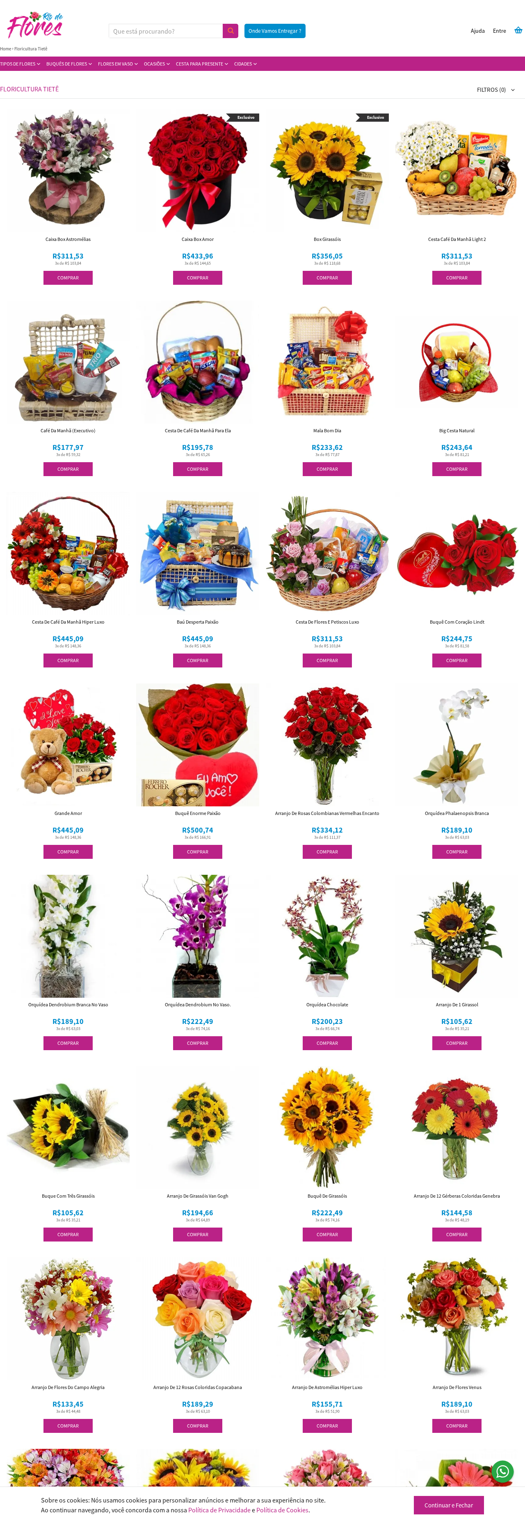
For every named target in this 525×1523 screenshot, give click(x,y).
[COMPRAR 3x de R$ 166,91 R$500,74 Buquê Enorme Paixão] (197, 744)
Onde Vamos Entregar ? (275, 30)
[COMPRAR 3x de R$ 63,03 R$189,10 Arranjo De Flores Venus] (456, 1318)
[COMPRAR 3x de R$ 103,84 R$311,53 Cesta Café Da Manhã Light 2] (456, 170)
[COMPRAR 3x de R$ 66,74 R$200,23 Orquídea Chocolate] (327, 936)
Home (5, 49)
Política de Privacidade (219, 1510)
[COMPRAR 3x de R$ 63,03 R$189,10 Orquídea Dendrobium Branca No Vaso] (68, 936)
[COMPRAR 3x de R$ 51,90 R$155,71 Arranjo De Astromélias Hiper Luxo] (327, 1318)
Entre (499, 30)
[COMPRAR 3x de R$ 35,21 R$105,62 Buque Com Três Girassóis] (68, 1127)
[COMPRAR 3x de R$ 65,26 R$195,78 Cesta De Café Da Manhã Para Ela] (197, 362)
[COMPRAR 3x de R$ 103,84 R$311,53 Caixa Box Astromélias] (68, 170)
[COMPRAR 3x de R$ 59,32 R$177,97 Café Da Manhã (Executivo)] (68, 362)
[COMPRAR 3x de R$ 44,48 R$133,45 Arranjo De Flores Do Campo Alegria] (68, 1318)
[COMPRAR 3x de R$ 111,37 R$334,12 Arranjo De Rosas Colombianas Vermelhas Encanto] (327, 744)
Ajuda (478, 30)
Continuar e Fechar (449, 1505)
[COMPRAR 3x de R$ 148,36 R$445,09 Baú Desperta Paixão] (197, 553)
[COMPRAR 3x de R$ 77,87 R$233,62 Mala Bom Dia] (327, 362)
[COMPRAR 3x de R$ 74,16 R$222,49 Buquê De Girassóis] (327, 1127)
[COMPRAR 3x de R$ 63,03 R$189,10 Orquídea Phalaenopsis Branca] (456, 744)
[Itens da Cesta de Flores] (518, 30)
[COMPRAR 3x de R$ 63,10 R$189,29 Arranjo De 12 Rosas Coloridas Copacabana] (197, 1318)
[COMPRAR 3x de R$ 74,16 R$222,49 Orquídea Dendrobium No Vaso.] (197, 936)
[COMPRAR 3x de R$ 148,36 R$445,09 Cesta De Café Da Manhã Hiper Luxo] (68, 553)
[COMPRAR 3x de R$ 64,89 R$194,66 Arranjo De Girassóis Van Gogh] (197, 1127)
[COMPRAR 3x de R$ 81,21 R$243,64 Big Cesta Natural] (456, 362)
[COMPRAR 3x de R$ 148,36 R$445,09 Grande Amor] (68, 744)
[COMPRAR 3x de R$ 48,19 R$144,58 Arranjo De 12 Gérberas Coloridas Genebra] (456, 1127)
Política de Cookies (282, 1510)
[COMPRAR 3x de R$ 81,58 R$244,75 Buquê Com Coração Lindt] (456, 553)
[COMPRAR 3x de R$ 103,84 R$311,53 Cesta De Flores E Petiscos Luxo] (327, 553)
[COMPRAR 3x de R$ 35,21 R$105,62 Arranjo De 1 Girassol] (456, 936)
